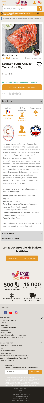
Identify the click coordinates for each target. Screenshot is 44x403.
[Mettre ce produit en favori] (39, 64)
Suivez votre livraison (7, 351)
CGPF (21, 392)
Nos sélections (5, 330)
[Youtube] (10, 312)
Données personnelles (20, 398)
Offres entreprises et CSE (8, 360)
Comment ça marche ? (8, 320)
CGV (20, 390)
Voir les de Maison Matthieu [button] (22, 258)
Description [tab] (7, 101)
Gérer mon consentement (21, 401)
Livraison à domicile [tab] (10, 238)
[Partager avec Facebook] (13, 94)
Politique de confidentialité (28, 385)
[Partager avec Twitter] (10, 94)
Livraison (3, 323)
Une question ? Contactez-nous (11, 346)
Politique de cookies (20, 396)
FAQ (1, 348)
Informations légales (21, 394)
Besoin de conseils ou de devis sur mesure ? (15, 355)
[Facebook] (5, 312)
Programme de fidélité (8, 328)
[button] (35, 372)
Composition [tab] (8, 233)
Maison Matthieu (9, 55)
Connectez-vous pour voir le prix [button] (22, 87)
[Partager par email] (19, 94)
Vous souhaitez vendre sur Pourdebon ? (14, 358)
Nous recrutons (5, 353)
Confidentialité (30, 377)
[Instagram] (16, 312)
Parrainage (4, 325)
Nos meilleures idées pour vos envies (13, 335)
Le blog (2, 340)
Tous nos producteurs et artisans (11, 337)
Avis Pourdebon (5, 332)
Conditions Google (10, 379)
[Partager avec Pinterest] (16, 94)
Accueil (5, 19)
